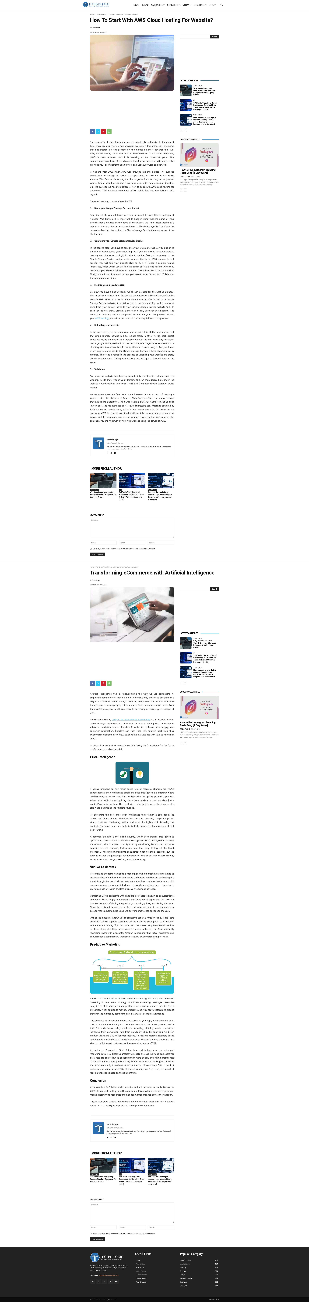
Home (92, 15)
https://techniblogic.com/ (115, 443)
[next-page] (185, 130)
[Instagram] (98, 1281)
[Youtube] (115, 452)
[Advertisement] (132, 109)
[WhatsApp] (109, 131)
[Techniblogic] (98, 445)
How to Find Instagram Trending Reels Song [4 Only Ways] (198, 171)
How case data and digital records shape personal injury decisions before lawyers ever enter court (204, 120)
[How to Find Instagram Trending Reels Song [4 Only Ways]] (199, 155)
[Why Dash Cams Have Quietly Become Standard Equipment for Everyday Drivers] (103, 480)
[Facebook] (92, 131)
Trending (99, 15)
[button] (221, 5)
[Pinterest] (103, 131)
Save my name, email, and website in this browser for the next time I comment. (124, 549)
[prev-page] (181, 130)
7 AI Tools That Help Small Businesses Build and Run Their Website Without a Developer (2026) (205, 106)
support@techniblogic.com (109, 1275)
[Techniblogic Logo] (96, 4)
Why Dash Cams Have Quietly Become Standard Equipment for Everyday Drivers (103, 494)
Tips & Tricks (94, 490)
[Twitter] (98, 131)
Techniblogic (96, 27)
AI (120, 490)
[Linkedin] (104, 1281)
